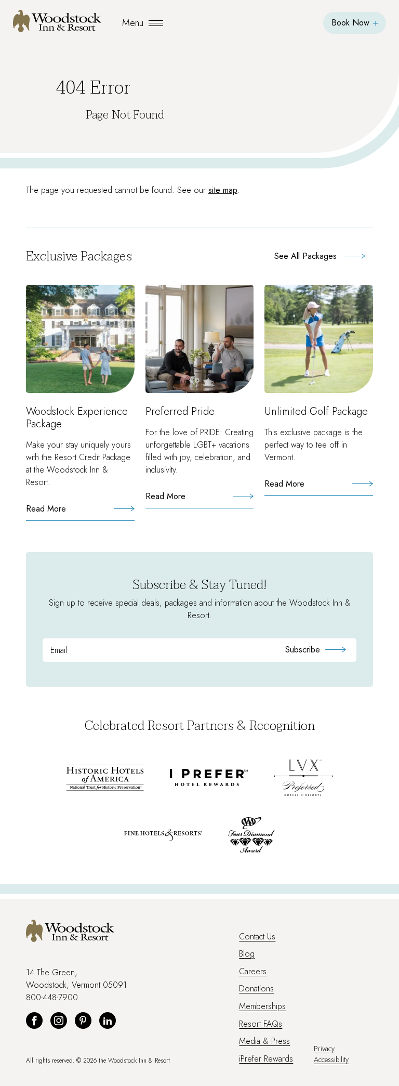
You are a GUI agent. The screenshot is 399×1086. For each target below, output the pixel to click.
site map (222, 190)
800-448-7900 (52, 997)
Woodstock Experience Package (77, 417)
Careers (253, 971)
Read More (66, 512)
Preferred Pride (180, 411)
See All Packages (305, 256)
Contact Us (257, 937)
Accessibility (331, 1059)
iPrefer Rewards (266, 1059)
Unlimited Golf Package (316, 411)
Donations (256, 989)
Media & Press (264, 1041)
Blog (247, 954)
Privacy (324, 1048)
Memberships (262, 1006)
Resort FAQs (260, 1024)
